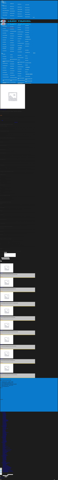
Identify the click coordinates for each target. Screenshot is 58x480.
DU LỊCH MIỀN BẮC (3, 23)
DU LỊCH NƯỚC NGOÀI (28, 67)
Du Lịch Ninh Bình (27, 32)
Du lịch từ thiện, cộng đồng (28, 62)
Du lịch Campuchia (5, 72)
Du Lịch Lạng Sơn (4, 419)
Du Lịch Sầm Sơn (12, 47)
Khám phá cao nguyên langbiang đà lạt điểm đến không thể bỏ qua (9, 374)
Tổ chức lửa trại (4, 464)
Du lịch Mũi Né (26, 41)
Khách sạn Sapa (12, 8)
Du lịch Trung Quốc (12, 70)
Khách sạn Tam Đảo (20, 9)
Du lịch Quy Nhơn (4, 46)
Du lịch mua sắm (4, 58)
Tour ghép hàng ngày (5, 65)
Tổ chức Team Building (5, 74)
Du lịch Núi (11, 54)
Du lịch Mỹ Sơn (4, 431)
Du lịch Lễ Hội (26, 60)
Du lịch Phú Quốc (12, 51)
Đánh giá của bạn (2, 252)
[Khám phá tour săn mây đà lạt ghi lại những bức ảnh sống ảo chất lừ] (6, 272)
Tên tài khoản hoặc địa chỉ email (3, 474)
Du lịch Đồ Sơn (4, 28)
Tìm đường (1, 469)
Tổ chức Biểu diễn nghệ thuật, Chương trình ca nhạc (21, 83)
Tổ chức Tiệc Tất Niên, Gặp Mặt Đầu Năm (28, 79)
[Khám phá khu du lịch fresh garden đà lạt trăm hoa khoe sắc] (6, 286)
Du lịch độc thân (4, 56)
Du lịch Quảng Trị (4, 435)
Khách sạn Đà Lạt (12, 15)
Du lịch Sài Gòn (4, 48)
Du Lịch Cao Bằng (4, 415)
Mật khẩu (1, 475)
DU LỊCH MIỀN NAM (20, 47)
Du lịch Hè (4, 444)
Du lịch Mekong (4, 439)
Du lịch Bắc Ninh (27, 25)
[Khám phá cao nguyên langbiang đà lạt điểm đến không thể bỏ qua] (6, 372)
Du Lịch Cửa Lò (4, 427)
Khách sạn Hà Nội (5, 8)
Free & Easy (4, 453)
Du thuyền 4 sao (12, 3)
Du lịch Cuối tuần (19, 55)
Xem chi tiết (1, 287)
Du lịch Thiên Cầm (5, 37)
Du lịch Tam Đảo (27, 34)
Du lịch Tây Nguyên (20, 45)
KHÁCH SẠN (3, 5)
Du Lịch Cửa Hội (19, 38)
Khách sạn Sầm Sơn (20, 11)
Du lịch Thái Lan (4, 456)
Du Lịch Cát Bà (11, 26)
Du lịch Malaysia (12, 68)
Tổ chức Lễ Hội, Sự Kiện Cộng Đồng (21, 78)
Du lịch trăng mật (12, 61)
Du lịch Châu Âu (4, 461)
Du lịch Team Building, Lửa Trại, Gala (21, 62)
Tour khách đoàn (4, 454)
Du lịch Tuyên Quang (5, 423)
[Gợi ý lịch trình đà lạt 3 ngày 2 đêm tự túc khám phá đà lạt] (6, 358)
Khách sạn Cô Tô (12, 6)
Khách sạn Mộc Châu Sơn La (6, 10)
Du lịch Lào (4, 460)
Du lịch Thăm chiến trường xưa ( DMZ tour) (6, 61)
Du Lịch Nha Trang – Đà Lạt (21, 43)
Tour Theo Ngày (27, 4)
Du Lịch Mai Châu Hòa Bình (13, 31)
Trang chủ (1, 109)
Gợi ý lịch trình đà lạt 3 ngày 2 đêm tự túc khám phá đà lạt (8, 360)
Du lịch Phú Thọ (12, 33)
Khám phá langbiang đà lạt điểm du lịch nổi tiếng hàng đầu (8, 317)
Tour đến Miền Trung (27, 52)
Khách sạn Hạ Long (27, 7)
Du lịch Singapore (4, 457)
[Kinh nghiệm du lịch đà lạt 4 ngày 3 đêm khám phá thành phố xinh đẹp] (6, 329)
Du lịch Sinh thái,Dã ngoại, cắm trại (13, 59)
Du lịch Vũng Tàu (4, 50)
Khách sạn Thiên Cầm (27, 14)
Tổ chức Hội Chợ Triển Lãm (28, 83)
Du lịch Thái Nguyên (5, 35)
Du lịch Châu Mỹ (19, 73)
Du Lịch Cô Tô (19, 27)
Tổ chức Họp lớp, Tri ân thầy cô (13, 77)
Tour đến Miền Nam (20, 36)
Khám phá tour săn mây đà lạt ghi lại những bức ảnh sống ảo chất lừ (9, 274)
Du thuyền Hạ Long (20, 64)
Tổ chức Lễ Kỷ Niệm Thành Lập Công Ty (13, 80)
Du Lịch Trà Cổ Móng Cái (5, 30)
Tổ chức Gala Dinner (12, 75)
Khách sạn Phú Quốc (27, 16)
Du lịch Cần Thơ (19, 49)
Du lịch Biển (4, 442)
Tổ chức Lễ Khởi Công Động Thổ (21, 80)
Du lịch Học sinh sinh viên (20, 57)
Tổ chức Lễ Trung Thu (27, 76)
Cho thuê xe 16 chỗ (5, 18)
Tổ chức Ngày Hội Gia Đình (5, 465)
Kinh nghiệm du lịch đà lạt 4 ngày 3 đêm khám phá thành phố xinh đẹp (9, 331)
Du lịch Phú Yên (4, 44)
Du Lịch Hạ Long (4, 413)
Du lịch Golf (4, 445)
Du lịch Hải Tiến (12, 40)
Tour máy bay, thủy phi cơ (20, 66)
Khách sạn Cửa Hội (12, 13)
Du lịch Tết (4, 448)
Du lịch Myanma (19, 71)
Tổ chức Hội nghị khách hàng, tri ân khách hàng (6, 82)
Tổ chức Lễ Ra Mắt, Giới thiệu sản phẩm (6, 80)
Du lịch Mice (4, 446)
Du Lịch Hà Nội (19, 29)
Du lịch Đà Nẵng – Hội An (28, 39)
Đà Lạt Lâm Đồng (4, 109)
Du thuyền (3, 2)
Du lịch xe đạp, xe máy (5, 63)
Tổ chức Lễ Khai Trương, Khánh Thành (28, 81)
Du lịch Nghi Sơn (12, 42)
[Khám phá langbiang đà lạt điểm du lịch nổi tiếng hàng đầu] (6, 315)
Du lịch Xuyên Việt (4, 452)
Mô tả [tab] (2, 120)
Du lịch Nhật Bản (27, 69)
